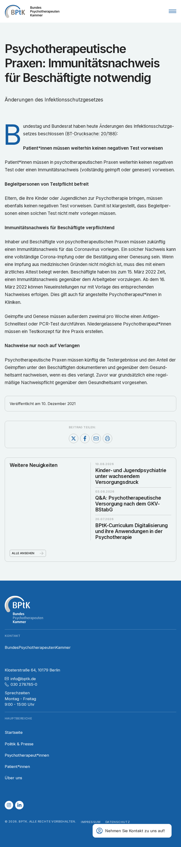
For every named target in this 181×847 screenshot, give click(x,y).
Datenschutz (117, 822)
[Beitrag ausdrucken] (107, 438)
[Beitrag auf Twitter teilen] (73, 438)
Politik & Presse (19, 744)
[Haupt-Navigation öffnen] (172, 11)
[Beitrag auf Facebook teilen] (85, 438)
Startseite (14, 732)
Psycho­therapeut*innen (27, 755)
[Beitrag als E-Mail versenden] (96, 438)
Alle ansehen (23, 553)
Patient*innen (17, 766)
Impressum (91, 822)
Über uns (13, 777)
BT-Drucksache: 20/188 (91, 133)
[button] (9, 805)
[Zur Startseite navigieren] (32, 11)
